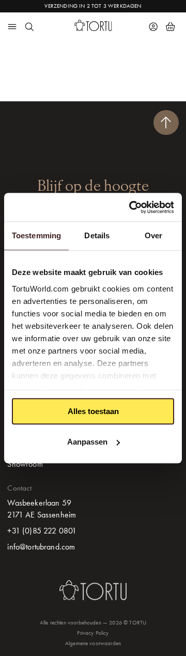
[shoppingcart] (170, 26)
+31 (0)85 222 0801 (41, 531)
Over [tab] (153, 235)
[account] (153, 26)
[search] (29, 26)
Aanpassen (87, 441)
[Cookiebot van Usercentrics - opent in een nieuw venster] (131, 207)
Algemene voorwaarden (93, 643)
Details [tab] (97, 235)
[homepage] (93, 25)
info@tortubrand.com (41, 547)
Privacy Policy (93, 633)
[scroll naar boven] (166, 122)
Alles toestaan (93, 411)
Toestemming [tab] (36, 235)
